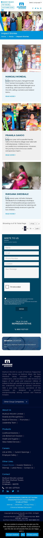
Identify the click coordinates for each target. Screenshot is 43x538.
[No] (40, 530)
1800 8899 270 (34, 520)
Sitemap (5, 468)
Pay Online (5, 5)
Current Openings (22, 452)
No (23, 534)
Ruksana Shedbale (17, 194)
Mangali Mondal (16, 76)
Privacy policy (32, 534)
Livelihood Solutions (10, 433)
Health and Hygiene (10, 439)
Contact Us (28, 468)
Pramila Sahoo (15, 135)
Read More (10, 96)
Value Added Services (10, 442)
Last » (37, 228)
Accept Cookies (12, 534)
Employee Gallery (9, 455)
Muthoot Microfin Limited (12, 414)
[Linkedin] (8, 491)
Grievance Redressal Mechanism (21, 507)
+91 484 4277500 (12, 488)
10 (30, 228)
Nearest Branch (8, 2)
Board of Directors (9, 420)
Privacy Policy (29, 504)
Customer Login (7, 7)
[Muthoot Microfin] (21, 10)
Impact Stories (8, 465)
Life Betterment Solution (12, 436)
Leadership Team (9, 422)
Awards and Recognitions (12, 417)
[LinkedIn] (38, 8)
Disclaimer (18, 504)
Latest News (16, 468)
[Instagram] (41, 8)
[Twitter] (35, 8)
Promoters (24, 420)
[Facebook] (33, 8)
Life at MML (7, 452)
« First (32, 224)
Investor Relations (24, 465)
